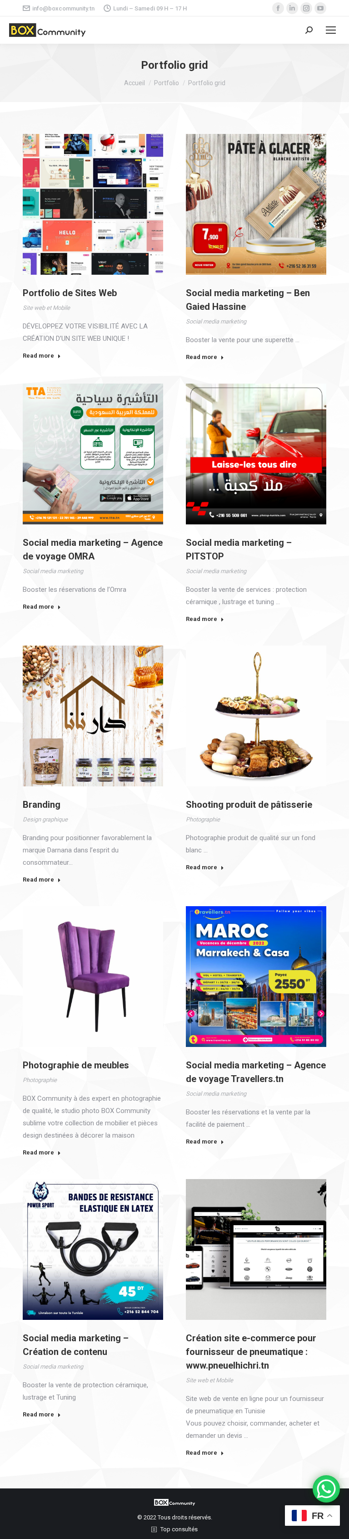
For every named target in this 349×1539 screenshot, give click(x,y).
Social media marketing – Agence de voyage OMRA (93, 549)
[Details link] (93, 204)
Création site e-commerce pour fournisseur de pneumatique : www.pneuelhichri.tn (251, 1352)
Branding (41, 804)
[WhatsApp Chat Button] (326, 1489)
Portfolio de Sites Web (70, 292)
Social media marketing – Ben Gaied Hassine (248, 299)
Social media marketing (216, 321)
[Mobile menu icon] (331, 30)
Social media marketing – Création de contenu (76, 1345)
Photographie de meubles (76, 1065)
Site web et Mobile (46, 307)
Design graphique (45, 819)
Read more (38, 355)
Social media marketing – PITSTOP (239, 549)
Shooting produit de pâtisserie (249, 804)
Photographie (203, 819)
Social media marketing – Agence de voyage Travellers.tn (256, 1072)
